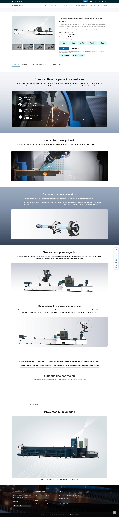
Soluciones (62, 5)
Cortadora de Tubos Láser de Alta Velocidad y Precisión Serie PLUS (59, 479)
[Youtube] (20, 506)
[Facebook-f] (14, 506)
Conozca (91, 5)
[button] (13, 30)
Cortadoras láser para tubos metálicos (30, 10)
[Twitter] (29, 506)
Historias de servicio (81, 5)
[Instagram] (17, 506)
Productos (53, 5)
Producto (18, 10)
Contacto (99, 5)
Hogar (47, 5)
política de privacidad (59, 514)
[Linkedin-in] (26, 506)
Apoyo (70, 5)
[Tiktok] (23, 506)
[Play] (33, 30)
